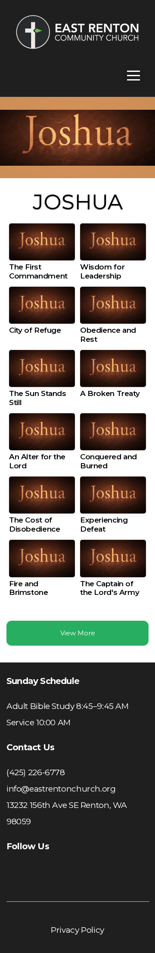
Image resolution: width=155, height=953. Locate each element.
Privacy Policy (77, 930)
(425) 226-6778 (35, 772)
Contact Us (30, 747)
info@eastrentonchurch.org (61, 789)
